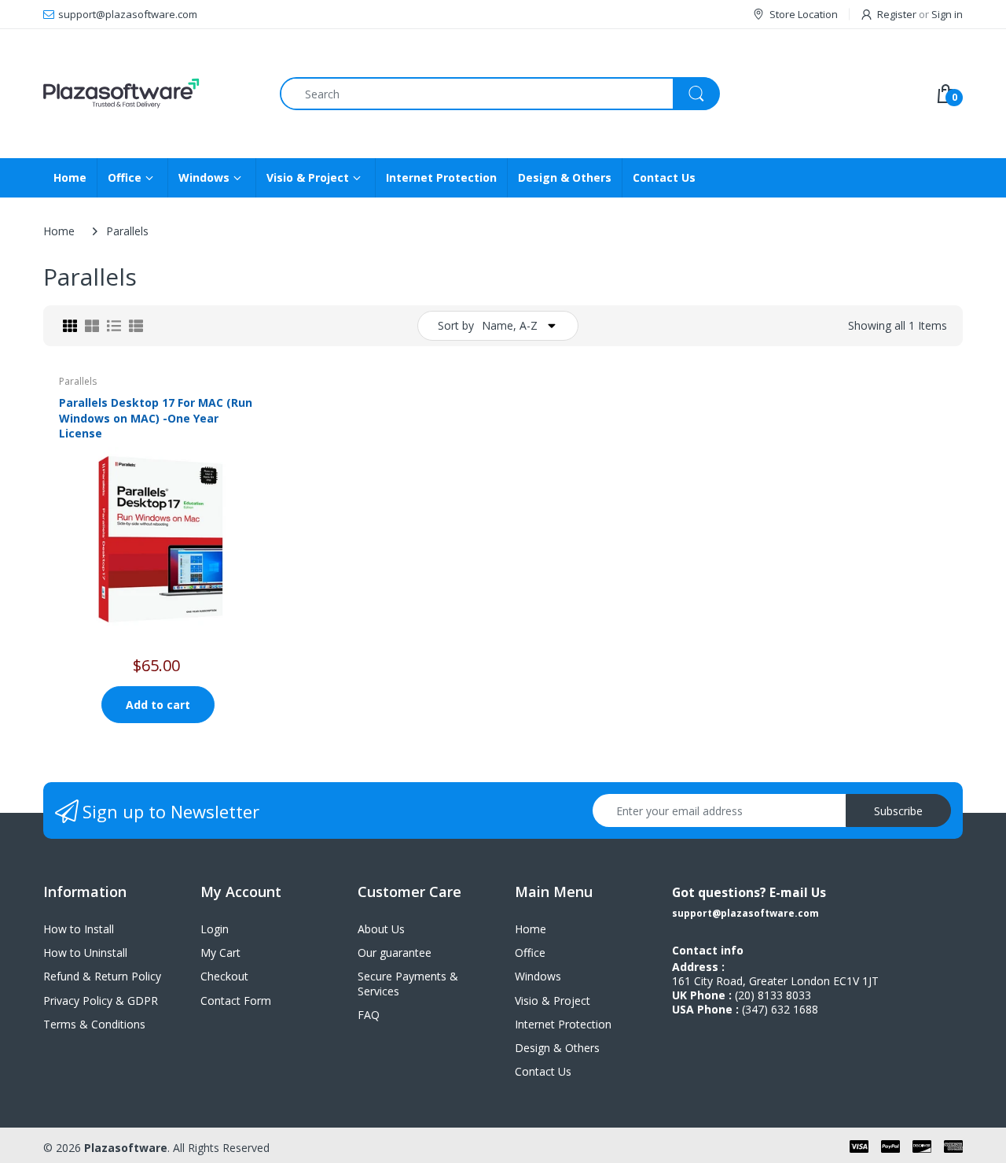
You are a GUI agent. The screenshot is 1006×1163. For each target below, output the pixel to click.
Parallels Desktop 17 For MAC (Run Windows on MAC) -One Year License (155, 418)
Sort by (456, 325)
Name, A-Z (510, 325)
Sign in (947, 14)
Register (896, 14)
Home (59, 230)
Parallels (78, 381)
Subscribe (898, 810)
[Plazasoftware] (149, 93)
